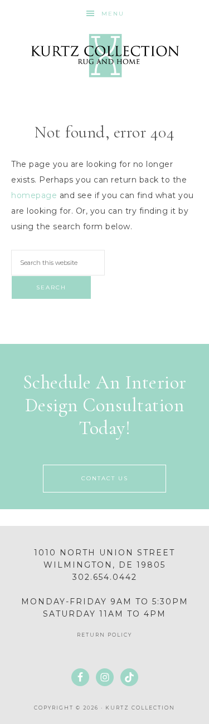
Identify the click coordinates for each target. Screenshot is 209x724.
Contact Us (104, 478)
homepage (34, 195)
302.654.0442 (104, 577)
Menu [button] (112, 13)
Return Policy (104, 635)
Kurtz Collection (105, 55)
